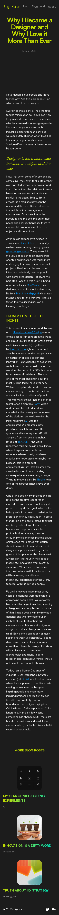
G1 (26, 420)
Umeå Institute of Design (27, 332)
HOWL (25, 679)
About (52, 6)
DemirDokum (27, 243)
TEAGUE (23, 441)
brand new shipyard (27, 293)
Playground (38, 6)
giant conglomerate (17, 251)
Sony (36, 403)
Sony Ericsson (17, 349)
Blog (25, 6)
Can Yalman (33, 285)
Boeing (41, 479)
